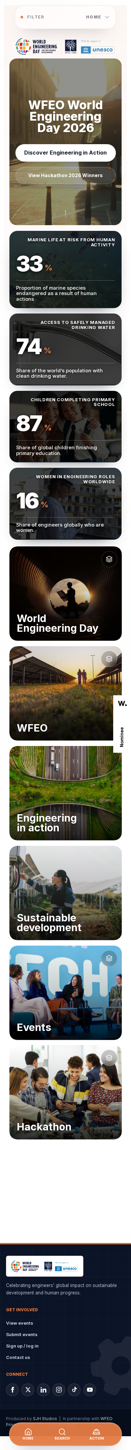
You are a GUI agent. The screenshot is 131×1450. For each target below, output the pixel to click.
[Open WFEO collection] (109, 659)
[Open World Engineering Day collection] (109, 559)
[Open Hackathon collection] (109, 1058)
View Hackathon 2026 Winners (65, 175)
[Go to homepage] (66, 46)
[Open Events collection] (109, 958)
